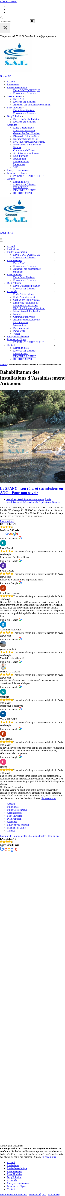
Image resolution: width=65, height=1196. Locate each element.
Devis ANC (19, 99)
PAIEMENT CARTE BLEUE (28, 176)
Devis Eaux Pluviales (24, 110)
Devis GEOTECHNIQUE (26, 90)
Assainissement (14, 812)
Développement (21, 161)
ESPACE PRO (20, 187)
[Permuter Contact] (54, 345)
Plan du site (53, 836)
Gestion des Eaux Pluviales (26, 133)
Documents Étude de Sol (25, 139)
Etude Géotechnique (17, 809)
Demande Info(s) (21, 181)
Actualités (11, 499)
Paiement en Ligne (16, 827)
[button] (28, 87)
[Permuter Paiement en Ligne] (54, 339)
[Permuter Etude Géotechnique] (54, 252)
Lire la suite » (7, 521)
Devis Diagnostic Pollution (26, 119)
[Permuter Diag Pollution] (54, 283)
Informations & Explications (27, 144)
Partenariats (19, 164)
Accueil (11, 81)
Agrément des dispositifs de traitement (32, 104)
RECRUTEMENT (22, 193)
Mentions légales (37, 836)
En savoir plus (48, 798)
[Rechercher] (1, 18)
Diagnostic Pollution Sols (25, 136)
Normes (17, 147)
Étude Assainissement (24, 130)
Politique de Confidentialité (13, 836)
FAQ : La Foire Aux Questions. (29, 141)
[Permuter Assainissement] (54, 260)
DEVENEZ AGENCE (24, 190)
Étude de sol (13, 84)
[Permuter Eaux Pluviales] (54, 274)
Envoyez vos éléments (24, 93)
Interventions (19, 158)
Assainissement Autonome (26, 153)
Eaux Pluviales (20, 156)
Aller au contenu (8, 1)
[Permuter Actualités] (54, 291)
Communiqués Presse (24, 150)
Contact (11, 830)
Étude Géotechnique (23, 127)
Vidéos (16, 167)
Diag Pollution (14, 818)
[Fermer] (5, 27)
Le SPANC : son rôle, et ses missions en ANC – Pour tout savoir (31, 490)
